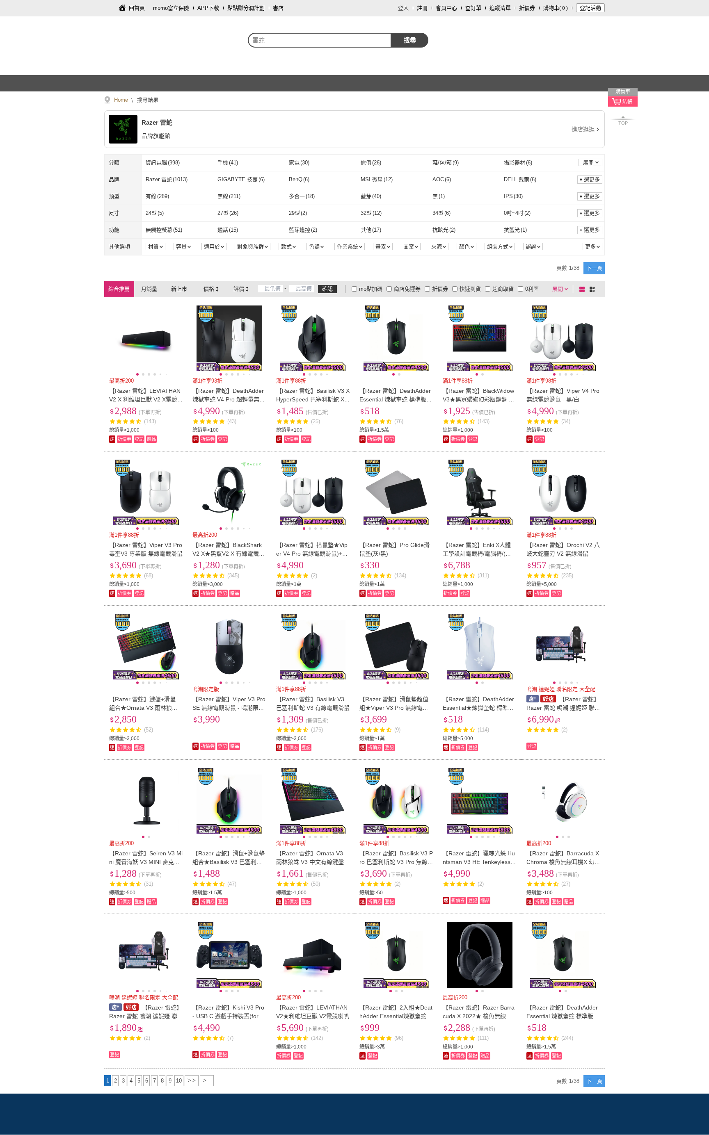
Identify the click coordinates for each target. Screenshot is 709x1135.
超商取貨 (503, 289)
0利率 (532, 289)
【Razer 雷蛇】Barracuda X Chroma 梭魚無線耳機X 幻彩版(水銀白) (562, 862)
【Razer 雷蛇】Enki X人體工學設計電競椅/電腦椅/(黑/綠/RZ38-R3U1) (478, 553)
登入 (403, 8)
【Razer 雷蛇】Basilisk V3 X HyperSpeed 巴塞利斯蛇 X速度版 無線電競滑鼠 (313, 399)
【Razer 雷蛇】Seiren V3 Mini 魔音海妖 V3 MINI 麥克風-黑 (146, 862)
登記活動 (590, 8)
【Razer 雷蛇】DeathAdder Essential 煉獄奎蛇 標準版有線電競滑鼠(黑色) (562, 1016)
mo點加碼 (370, 289)
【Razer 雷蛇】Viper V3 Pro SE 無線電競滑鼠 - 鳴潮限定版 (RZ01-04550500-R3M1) (228, 708)
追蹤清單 (500, 8)
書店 (278, 8)
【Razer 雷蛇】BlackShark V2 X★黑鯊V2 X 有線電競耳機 (228, 553)
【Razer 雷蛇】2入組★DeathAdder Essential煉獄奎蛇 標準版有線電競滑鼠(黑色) (395, 1016)
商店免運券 (407, 289)
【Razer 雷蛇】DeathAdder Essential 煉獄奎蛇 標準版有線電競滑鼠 (395, 399)
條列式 (594, 289)
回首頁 (137, 8)
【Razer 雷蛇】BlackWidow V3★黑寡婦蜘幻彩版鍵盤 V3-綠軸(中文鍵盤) (479, 399)
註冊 (422, 8)
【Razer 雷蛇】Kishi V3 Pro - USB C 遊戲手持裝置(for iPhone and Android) (228, 1016)
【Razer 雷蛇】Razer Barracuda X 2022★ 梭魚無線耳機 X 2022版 (479, 1016)
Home (121, 100)
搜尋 (410, 39)
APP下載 (208, 8)
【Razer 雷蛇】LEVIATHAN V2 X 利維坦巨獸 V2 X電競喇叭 (145, 399)
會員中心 (446, 8)
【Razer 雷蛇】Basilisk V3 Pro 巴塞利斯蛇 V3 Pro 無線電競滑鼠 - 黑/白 (396, 862)
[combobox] (319, 40)
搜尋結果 (146, 100)
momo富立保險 (171, 8)
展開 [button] (588, 163)
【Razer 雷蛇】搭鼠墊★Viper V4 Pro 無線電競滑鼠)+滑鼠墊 (312, 553)
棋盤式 (583, 289)
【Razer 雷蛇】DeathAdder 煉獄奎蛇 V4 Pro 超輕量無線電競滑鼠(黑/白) (228, 399)
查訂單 (473, 8)
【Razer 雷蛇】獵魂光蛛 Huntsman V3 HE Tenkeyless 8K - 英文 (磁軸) (479, 862)
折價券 (527, 8)
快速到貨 (470, 289)
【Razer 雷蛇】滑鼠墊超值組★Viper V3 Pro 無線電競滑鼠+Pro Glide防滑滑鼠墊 (393, 708)
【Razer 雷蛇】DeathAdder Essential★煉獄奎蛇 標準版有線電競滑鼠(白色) (478, 708)
